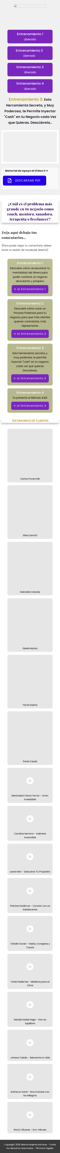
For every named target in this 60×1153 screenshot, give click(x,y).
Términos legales (44, 1148)
